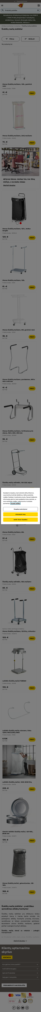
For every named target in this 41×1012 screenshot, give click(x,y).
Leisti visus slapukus (20, 519)
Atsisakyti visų (20, 514)
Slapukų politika (15, 503)
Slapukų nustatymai (20, 509)
